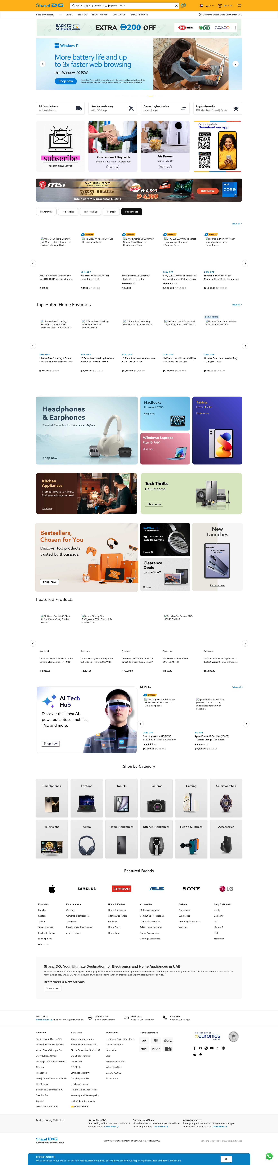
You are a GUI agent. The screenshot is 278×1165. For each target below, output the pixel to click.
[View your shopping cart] (239, 5)
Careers (40, 1105)
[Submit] (73, 5)
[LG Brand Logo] (226, 892)
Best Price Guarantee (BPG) (50, 1093)
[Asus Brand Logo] (156, 892)
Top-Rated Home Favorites (63, 309)
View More (52, 992)
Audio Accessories (149, 937)
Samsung (218, 919)
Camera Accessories (150, 925)
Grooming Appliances (189, 925)
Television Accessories (151, 931)
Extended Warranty (80, 1076)
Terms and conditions (209, 1145)
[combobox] (124, 6)
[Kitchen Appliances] (86, 497)
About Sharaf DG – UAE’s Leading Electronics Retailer (50, 1046)
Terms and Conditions (47, 1110)
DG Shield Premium (81, 1059)
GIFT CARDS (119, 14)
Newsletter (111, 1054)
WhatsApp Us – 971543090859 (114, 1074)
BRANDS (82, 14)
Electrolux (219, 942)
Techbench (41, 1076)
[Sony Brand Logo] (191, 892)
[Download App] (217, 146)
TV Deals (111, 211)
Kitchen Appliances (117, 919)
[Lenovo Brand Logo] (121, 892)
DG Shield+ (76, 1065)
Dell (216, 937)
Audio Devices (73, 937)
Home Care (113, 937)
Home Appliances (117, 914)
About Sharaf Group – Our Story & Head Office (49, 1057)
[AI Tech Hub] (87, 724)
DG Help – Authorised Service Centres (51, 1068)
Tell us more (112, 1082)
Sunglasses (184, 919)
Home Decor (114, 931)
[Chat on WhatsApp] (269, 1156)
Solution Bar (42, 1099)
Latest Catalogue (114, 1048)
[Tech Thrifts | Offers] (191, 497)
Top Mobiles (68, 211)
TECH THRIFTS (100, 14)
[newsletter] (60, 146)
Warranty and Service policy (85, 1099)
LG (215, 925)
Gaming (70, 914)
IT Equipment (45, 942)
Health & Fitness (46, 937)
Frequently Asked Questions (120, 1043)
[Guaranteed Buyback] (112, 146)
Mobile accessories (149, 914)
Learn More (110, 1130)
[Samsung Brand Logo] (87, 892)
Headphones (131, 211)
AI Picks (145, 691)
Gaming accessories (150, 942)
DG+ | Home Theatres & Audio (51, 1082)
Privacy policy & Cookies (231, 1145)
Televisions (71, 925)
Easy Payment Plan (80, 1082)
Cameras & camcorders (77, 919)
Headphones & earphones (79, 931)
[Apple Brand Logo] (52, 892)
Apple (217, 914)
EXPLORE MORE (139, 14)
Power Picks (46, 211)
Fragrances (184, 914)
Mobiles (42, 914)
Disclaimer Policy (79, 1088)
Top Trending (90, 211)
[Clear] (176, 6)
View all (236, 224)
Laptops (42, 919)
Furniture (112, 925)
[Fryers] (165, 146)
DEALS (69, 14)
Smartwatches (45, 931)
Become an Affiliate (115, 1065)
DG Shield (76, 1071)
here (114, 1160)
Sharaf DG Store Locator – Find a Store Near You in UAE (85, 1051)
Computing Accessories (152, 919)
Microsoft (219, 931)
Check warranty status (82, 1043)
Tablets (41, 925)
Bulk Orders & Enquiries (83, 1105)
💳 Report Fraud (79, 1110)
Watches (183, 931)
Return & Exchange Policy (84, 1093)
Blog (108, 1059)
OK (226, 1159)
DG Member (42, 1088)
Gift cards (43, 948)
